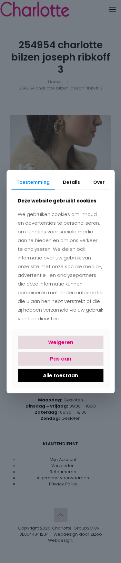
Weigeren (60, 342)
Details (71, 182)
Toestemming (33, 182)
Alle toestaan (60, 375)
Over (99, 182)
